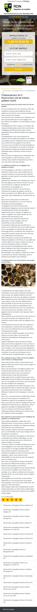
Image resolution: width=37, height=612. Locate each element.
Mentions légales (8, 609)
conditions (18, 64)
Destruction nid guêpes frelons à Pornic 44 (17, 582)
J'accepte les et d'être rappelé (19, 64)
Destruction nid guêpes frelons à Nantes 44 (18, 505)
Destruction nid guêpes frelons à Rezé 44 (17, 523)
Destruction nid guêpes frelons (11, 88)
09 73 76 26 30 (19, 41)
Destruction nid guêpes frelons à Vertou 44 (18, 538)
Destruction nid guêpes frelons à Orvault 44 (18, 534)
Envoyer (18, 69)
